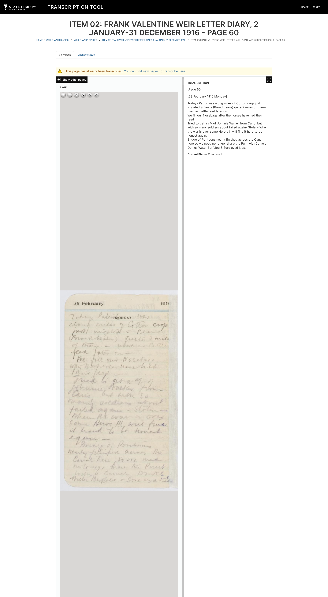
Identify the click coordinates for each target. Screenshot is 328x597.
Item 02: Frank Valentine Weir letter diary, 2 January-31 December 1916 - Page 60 (238, 40)
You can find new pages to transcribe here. (155, 71)
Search (317, 7)
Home (305, 7)
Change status (86, 54)
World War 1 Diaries (85, 40)
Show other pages (74, 79)
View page (66, 54)
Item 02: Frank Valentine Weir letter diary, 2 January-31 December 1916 (143, 40)
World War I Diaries (57, 40)
